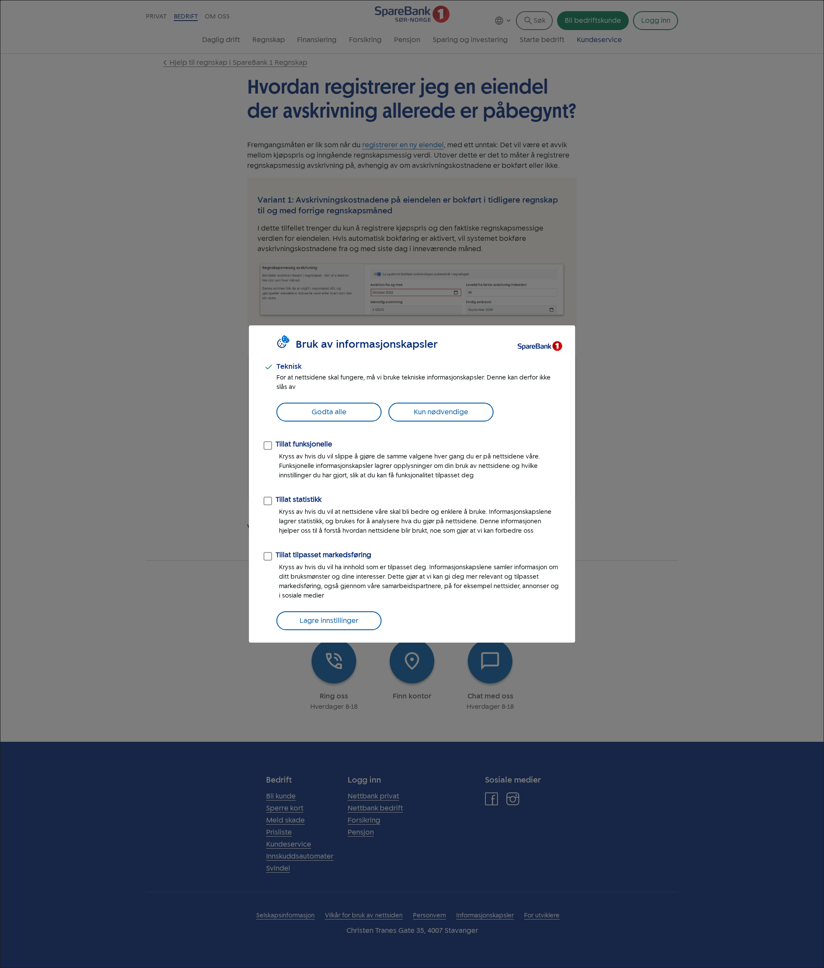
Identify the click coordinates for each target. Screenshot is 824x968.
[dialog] (412, 484)
